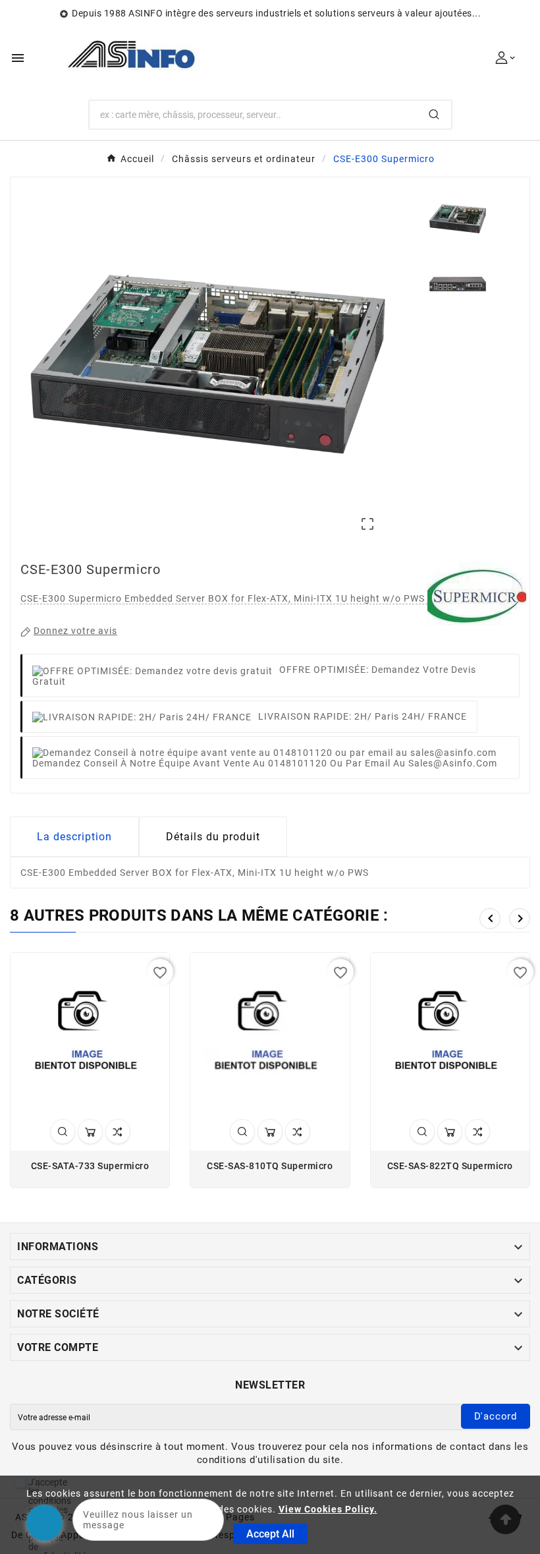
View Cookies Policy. (328, 1509)
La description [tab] (74, 836)
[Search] (434, 114)
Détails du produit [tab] (213, 836)
